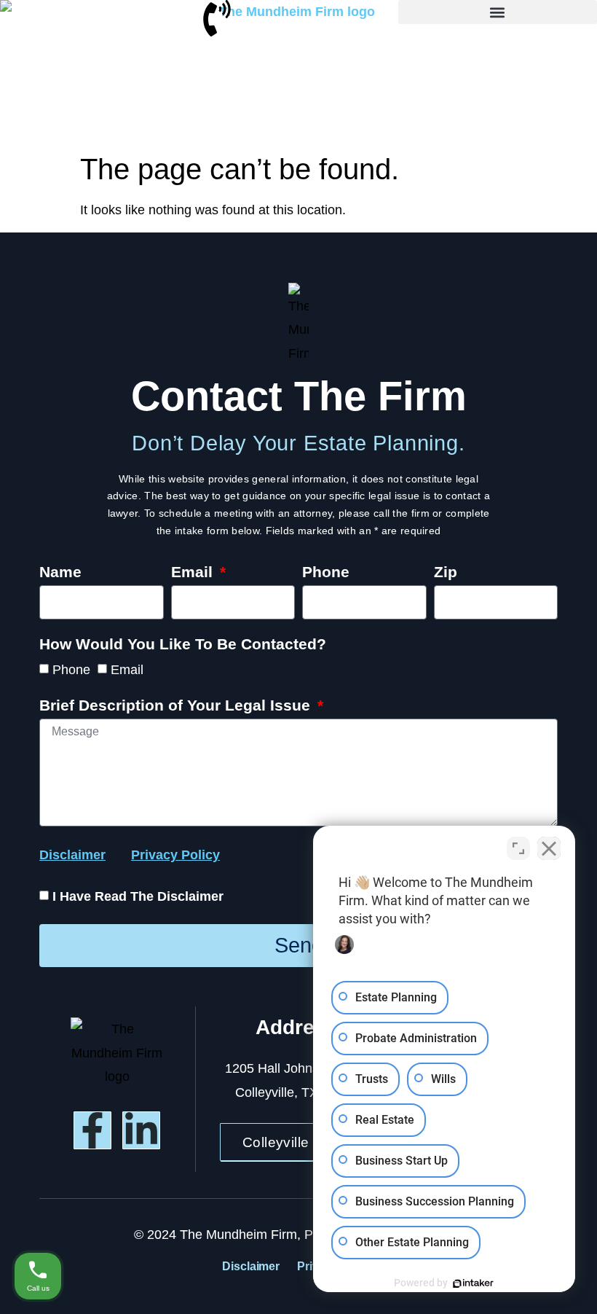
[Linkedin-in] (141, 1130)
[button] (497, 12)
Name (60, 572)
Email (194, 572)
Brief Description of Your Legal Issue (177, 705)
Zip (445, 572)
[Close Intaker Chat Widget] (549, 848)
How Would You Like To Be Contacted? (182, 644)
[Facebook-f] (92, 1130)
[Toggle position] (518, 848)
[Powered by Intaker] (473, 1283)
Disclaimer (251, 1266)
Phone (325, 572)
